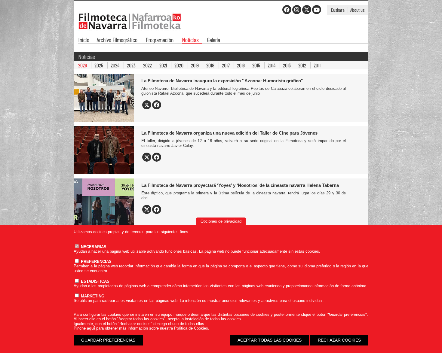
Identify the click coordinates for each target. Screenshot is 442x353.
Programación (159, 40)
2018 (210, 65)
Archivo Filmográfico (117, 40)
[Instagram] (296, 9)
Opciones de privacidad (221, 221)
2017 (225, 65)
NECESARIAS (93, 247)
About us (357, 10)
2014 (271, 65)
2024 (115, 65)
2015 (256, 65)
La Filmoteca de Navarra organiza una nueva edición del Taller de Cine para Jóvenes (229, 132)
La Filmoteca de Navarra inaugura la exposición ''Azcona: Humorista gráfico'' (222, 80)
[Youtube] (316, 9)
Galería (213, 40)
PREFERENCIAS (96, 261)
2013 (287, 65)
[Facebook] (286, 9)
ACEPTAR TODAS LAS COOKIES (270, 340)
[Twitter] (306, 9)
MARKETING (92, 296)
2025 (98, 65)
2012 (302, 65)
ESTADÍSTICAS (94, 281)
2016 (241, 65)
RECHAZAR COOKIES (339, 340)
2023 (131, 65)
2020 (178, 65)
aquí (91, 328)
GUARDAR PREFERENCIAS (108, 340)
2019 (195, 65)
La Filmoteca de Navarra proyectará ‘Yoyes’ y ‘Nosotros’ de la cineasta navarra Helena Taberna (240, 185)
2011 (317, 65)
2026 (82, 65)
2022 (147, 65)
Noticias (190, 40)
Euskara (338, 10)
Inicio (83, 40)
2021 (163, 65)
